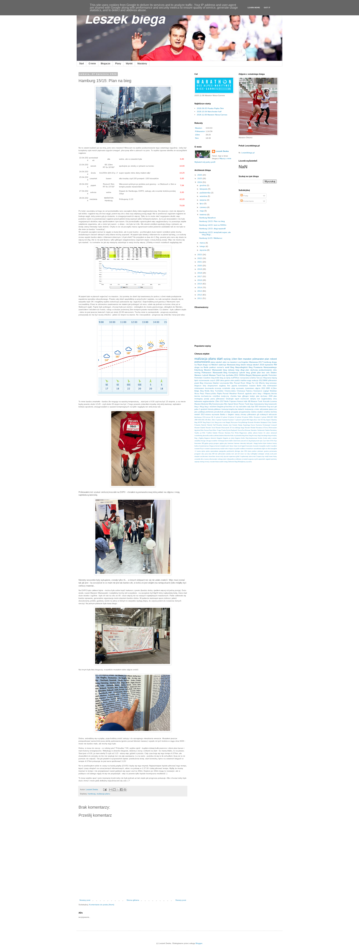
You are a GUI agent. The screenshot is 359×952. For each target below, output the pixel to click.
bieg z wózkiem (211, 407)
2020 (199, 266)
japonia (234, 386)
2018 (199, 273)
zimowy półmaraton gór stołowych (254, 414)
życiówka (230, 375)
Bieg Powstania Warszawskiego (263, 367)
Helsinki (203, 425)
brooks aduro (267, 438)
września (204, 196)
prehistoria (209, 412)
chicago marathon (211, 441)
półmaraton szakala (224, 454)
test (258, 399)
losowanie (249, 446)
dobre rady (246, 407)
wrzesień (245, 459)
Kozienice (259, 425)
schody (267, 454)
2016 (199, 280)
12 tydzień (224, 417)
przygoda (234, 412)
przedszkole (219, 412)
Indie (245, 401)
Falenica (249, 391)
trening (197, 372)
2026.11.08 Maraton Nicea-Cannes (212, 115)
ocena (199, 451)
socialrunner (204, 456)
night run (264, 448)
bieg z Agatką (198, 438)
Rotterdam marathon (202, 378)
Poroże (241, 404)
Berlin (226, 401)
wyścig (227, 359)
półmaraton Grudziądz (225, 399)
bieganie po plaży (228, 438)
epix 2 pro (263, 441)
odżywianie (264, 409)
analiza (211, 435)
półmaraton (258, 359)
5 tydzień (225, 420)
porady (206, 399)
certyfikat (197, 441)
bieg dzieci (245, 435)
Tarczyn (259, 378)
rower (242, 454)
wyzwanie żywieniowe (245, 388)
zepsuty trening (199, 462)
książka (232, 409)
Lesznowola (224, 383)
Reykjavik (234, 430)
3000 (268, 388)
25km (209, 420)
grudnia (203, 185)
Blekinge (244, 422)
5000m (242, 375)
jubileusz (217, 409)
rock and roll (235, 454)
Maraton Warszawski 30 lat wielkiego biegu (230, 428)
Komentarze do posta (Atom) (101, 905)
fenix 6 (269, 441)
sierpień (197, 456)
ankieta (216, 435)
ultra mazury (205, 459)
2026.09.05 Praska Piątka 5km (210, 108)
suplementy (244, 456)
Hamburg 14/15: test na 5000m (212, 225)
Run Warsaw (246, 430)
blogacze (197, 386)
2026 (199, 175)
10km (197, 135)
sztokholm (226, 388)
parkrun (212, 367)
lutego (203, 246)
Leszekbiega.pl (247, 153)
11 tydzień (217, 417)
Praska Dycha (225, 430)
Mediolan (273, 391)
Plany (118, 63)
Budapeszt (264, 422)
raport (237, 399)
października (205, 193)
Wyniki (129, 63)
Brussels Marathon (254, 422)
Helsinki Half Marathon (214, 425)
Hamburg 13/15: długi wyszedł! (212, 229)
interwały (243, 443)
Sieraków (254, 430)
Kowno (253, 425)
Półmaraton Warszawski (212, 372)
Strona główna (133, 900)
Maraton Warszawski (213, 370)
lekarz (232, 446)
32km (213, 420)
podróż (237, 380)
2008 (275, 417)
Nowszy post (84, 900)
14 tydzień (238, 417)
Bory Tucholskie (217, 391)
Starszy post (180, 900)
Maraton (198, 128)
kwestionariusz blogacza (207, 446)
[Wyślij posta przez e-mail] (104, 789)
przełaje (227, 412)
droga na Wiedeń (210, 365)
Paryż (202, 393)
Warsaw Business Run (226, 433)
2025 (199, 178)
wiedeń (219, 362)
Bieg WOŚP (198, 422)
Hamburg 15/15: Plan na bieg (212, 221)
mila (264, 386)
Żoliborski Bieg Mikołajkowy (237, 462)
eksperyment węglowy (217, 386)
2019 (199, 269)
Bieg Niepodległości (239, 367)
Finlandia (197, 425)
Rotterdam (273, 375)
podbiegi (201, 412)
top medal (265, 456)
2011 (199, 298)
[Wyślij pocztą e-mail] (111, 789)
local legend (242, 446)
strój (221, 456)
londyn (252, 396)
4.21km (274, 388)
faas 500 (254, 407)
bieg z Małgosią (264, 393)
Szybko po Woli (199, 433)
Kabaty (240, 425)
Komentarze (248, 201)
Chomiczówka (230, 391)
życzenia (249, 462)
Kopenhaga (246, 425)
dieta (222, 380)
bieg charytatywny (257, 404)
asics (255, 393)
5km (197, 138)
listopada (204, 189)
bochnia (229, 407)
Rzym (243, 383)
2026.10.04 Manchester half (209, 111)
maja (202, 211)
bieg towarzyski (271, 404)
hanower (237, 443)
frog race (270, 407)
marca (202, 243)
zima (275, 399)
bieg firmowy (253, 435)
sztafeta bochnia (270, 412)
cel (234, 407)
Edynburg (198, 370)
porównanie (273, 451)
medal (222, 448)
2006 (268, 417)
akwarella (206, 435)
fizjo (275, 441)
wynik (256, 459)
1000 (218, 380)
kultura (196, 446)
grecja (211, 443)
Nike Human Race (206, 430)
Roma (240, 430)
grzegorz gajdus (219, 443)
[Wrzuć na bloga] (114, 789)
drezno (226, 441)
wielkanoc (238, 459)
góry (225, 443)
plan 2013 (244, 451)
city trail (239, 407)
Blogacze (105, 63)
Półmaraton (200, 131)
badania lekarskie (224, 435)
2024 (199, 182)
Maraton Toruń (210, 428)
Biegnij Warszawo (253, 375)
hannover (231, 443)
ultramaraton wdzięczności (217, 459)
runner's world (223, 367)
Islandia (225, 425)
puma (213, 399)
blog (247, 438)
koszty (275, 443)
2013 (199, 291)
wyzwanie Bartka (218, 414)
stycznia (203, 250)
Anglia (251, 420)
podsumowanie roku (268, 370)
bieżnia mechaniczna (202, 396)
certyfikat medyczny (221, 396)
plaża (249, 451)
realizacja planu (103, 794)
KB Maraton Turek (255, 401)
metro (226, 448)
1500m (251, 417)
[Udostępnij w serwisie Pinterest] (125, 789)
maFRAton (235, 378)
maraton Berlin (255, 386)
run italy (247, 454)
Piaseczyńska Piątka (213, 393)
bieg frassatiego (263, 435)
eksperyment (255, 441)
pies (196, 412)
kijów (264, 443)
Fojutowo (233, 401)
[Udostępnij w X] (118, 789)
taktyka (253, 399)
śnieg (225, 462)
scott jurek (273, 454)
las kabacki (239, 409)
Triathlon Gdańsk (212, 433)
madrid (268, 446)
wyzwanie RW (271, 365)
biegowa (237, 438)
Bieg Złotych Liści (208, 422)
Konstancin (258, 391)
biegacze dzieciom (210, 438)
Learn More (254, 8)
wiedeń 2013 (199, 414)
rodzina (254, 412)
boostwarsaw (253, 438)
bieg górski (251, 372)
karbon (260, 443)
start (220, 358)
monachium (249, 448)
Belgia (196, 391)
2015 (199, 284)
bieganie (219, 438)
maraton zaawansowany (212, 448)
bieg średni (241, 365)
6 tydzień (231, 420)
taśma (251, 456)
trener (271, 456)
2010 (199, 420)
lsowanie (256, 446)
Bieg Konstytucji (230, 372)
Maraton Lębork (201, 375)
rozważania (244, 378)
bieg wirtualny (272, 435)
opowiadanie (214, 451)
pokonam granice (263, 451)
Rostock (241, 393)
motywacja (249, 409)
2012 (199, 295)
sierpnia (203, 200)
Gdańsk (216, 383)
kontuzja (225, 409)
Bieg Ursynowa (206, 383)
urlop (233, 388)
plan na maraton (230, 362)
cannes (274, 438)
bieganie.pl (221, 407)
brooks (260, 438)
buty (204, 386)
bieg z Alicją (199, 407)
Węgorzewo (243, 433)
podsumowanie (202, 362)
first (228, 386)
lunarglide (262, 446)
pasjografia (222, 451)
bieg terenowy (271, 383)
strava (218, 456)
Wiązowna (267, 378)
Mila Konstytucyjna (216, 404)
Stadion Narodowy (271, 430)
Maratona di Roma (262, 428)
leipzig (274, 378)
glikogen (245, 396)
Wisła (237, 433)
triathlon (243, 380)
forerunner (262, 407)
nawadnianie (257, 448)
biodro (243, 438)
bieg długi (240, 370)
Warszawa (231, 365)
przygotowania (244, 412)
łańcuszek (273, 414)
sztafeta (252, 378)
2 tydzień (263, 417)
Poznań (237, 383)
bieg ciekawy (229, 370)
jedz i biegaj (254, 443)
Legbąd (266, 391)
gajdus (206, 443)
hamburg (92, 794)
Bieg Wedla (205, 391)
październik (230, 451)
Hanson (240, 401)
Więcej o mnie (225, 158)
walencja (222, 365)
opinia (203, 451)
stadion (260, 412)
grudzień (204, 409)
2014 (199, 287)
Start (81, 63)
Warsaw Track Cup (217, 375)
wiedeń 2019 (258, 365)
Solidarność (261, 430)
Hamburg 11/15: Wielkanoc (210, 238)
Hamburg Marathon (207, 218)
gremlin (265, 375)
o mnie (256, 409)
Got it (267, 8)
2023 (199, 255)
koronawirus (243, 386)
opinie (208, 451)
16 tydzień (257, 417)
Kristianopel (266, 425)
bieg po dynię (225, 378)
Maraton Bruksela (201, 404)
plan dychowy (252, 370)
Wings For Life (252, 383)
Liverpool (274, 425)
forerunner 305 (199, 443)
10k (212, 417)
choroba (233, 396)
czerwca (203, 207)
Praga (219, 430)
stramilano (211, 456)
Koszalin (266, 401)
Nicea (196, 393)
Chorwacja (241, 391)
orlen (232, 380)
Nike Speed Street (231, 404)
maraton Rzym (199, 448)
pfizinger (237, 451)
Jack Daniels (233, 425)
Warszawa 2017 (256, 362)
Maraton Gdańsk (199, 428)
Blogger (199, 943)
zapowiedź (261, 459)
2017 (199, 276)
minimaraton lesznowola (204, 388)
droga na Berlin (201, 367)
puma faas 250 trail (211, 454)
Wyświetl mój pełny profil (204, 162)
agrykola (248, 393)
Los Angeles (243, 362)
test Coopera (257, 456)
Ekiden (274, 372)
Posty (245, 196)
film (272, 441)
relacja (249, 365)
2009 (195, 420)
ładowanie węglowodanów (204, 401)
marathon (274, 446)
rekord (273, 359)
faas (239, 396)
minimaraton (272, 386)
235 (206, 420)
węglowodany (266, 399)
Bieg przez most (220, 422)
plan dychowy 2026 (264, 396)
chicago (203, 441)
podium (254, 451)
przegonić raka (199, 454)
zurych (212, 380)
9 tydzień (243, 420)
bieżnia (274, 393)
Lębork (242, 372)
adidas (250, 433)
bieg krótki (215, 378)
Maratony (142, 63)
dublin (231, 441)
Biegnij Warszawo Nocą (234, 422)
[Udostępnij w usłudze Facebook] (121, 789)
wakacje (255, 380)
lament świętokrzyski (222, 446)
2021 (199, 262)
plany (213, 362)
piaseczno (273, 409)
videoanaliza (231, 459)
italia (247, 443)
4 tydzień (218, 420)
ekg (249, 441)
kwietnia (203, 215)
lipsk (196, 380)
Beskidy (274, 420)
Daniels (274, 422)
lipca (202, 203)
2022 (199, 258)
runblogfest (253, 454)
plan (267, 359)
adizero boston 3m (259, 433)
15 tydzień (245, 417)
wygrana (251, 459)
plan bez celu (263, 372)
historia (211, 409)
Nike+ (215, 430)
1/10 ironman (206, 417)
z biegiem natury (233, 414)
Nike (231, 383)
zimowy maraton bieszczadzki (214, 462)
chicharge (221, 441)
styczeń (226, 456)
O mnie (92, 63)
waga (249, 380)
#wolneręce (198, 417)
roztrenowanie (204, 380)
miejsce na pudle (233, 448)
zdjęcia (257, 388)
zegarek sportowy (271, 459)
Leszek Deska (222, 151)
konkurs (269, 443)
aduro (268, 433)
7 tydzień (237, 420)
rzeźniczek (244, 399)
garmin (227, 380)
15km (217, 401)
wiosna (208, 414)
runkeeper (261, 454)
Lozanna (273, 401)
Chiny (269, 422)
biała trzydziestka (235, 435)
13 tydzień (231, 417)
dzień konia (236, 441)
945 (248, 420)
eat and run (244, 441)
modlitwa (242, 448)
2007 (271, 417)
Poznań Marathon (230, 393)
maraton (247, 359)
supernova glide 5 (234, 456)
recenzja (218, 388)
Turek (247, 404)
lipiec (235, 446)
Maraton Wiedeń (250, 428)
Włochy (262, 383)
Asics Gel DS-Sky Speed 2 (262, 420)
